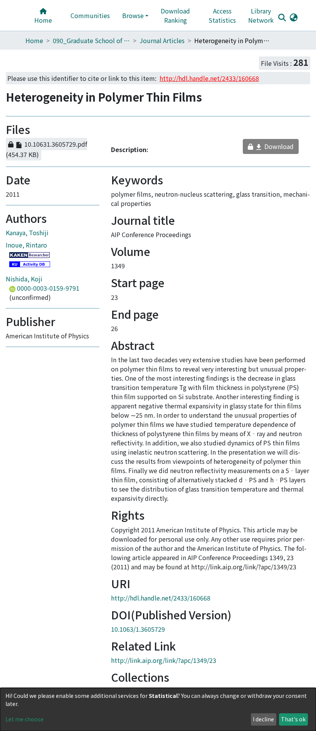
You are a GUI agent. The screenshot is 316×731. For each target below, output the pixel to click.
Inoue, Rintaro (26, 257)
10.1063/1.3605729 (138, 641)
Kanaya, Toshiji (27, 244)
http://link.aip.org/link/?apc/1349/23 (163, 672)
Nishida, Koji (24, 291)
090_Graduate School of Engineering (91, 40)
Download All (66, 130)
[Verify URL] (85, 157)
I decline (263, 719)
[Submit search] (282, 17)
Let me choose (24, 719)
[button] (293, 17)
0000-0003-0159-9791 (47, 300)
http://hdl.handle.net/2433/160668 (160, 610)
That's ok (293, 719)
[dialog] (158, 709)
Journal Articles (162, 40)
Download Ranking (175, 15)
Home (43, 20)
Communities (90, 15)
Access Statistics (222, 15)
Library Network (261, 15)
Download (271, 148)
